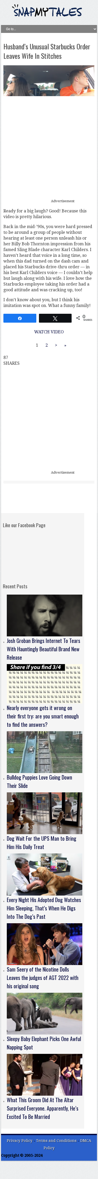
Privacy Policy (19, 1141)
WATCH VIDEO (49, 331)
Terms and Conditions (57, 1141)
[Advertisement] (49, 148)
